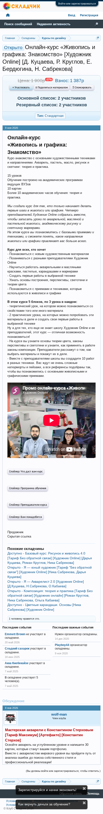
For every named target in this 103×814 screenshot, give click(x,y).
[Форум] (7, 15)
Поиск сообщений (18, 24)
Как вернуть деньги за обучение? (44, 804)
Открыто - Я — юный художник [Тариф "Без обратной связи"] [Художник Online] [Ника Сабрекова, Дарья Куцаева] (49, 572)
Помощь (93, 794)
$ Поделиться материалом (51, 87)
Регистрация (89, 15)
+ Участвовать (21, 87)
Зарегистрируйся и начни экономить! (47, 790)
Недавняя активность (53, 24)
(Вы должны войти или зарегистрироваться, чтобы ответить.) (63, 770)
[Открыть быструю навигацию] (97, 38)
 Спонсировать (82, 87)
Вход (71, 15)
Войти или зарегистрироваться (77, 3)
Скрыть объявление (84, 788)
